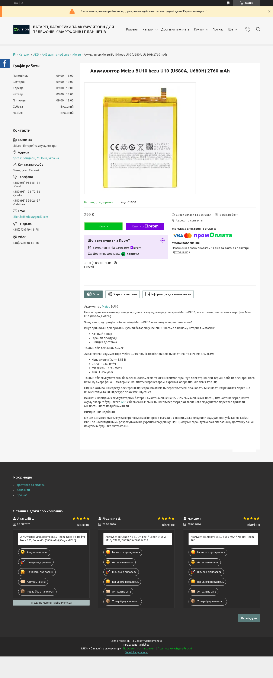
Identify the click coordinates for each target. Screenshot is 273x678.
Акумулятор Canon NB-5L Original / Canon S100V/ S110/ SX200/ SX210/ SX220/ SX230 (136, 538)
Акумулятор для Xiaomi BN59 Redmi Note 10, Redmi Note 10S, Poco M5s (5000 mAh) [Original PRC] (52, 538)
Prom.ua (157, 640)
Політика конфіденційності (175, 648)
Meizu (77, 54)
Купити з (138, 226)
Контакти (201, 29)
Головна (132, 29)
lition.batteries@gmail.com (30, 216)
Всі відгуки (249, 618)
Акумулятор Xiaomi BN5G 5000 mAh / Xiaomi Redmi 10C (222, 538)
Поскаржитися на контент (139, 648)
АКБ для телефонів (55, 54)
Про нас (218, 29)
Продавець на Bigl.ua (136, 644)
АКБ (36, 54)
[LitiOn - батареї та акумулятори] (21, 29)
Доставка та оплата (175, 29)
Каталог (148, 29)
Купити (103, 226)
